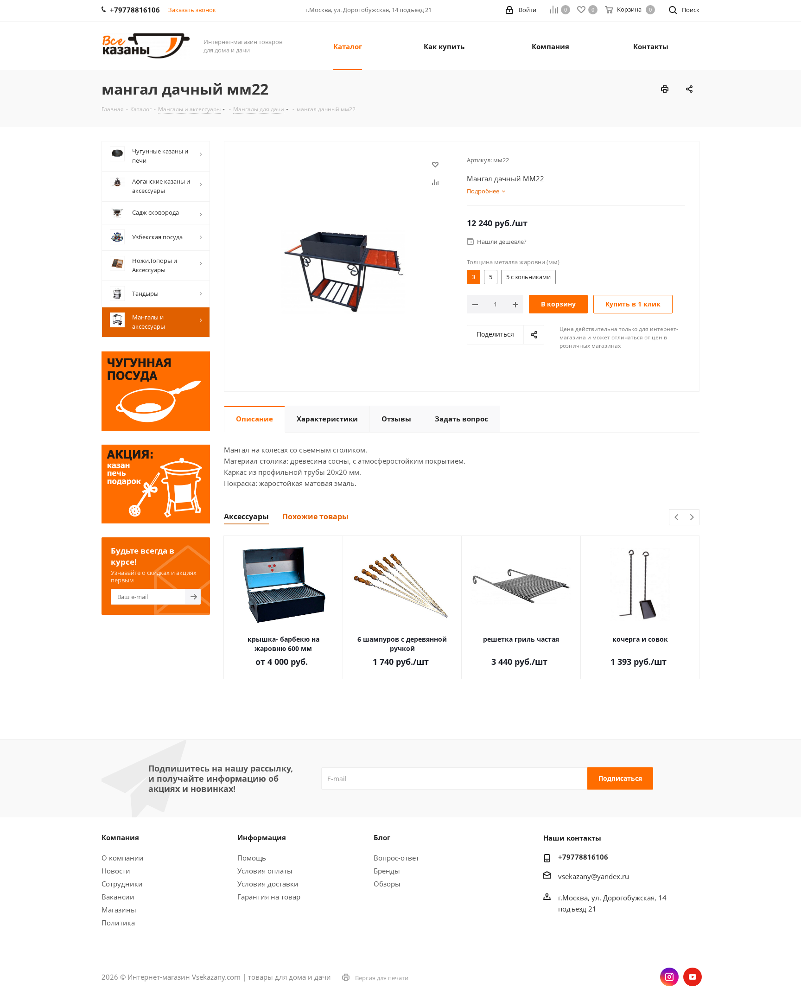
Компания (120, 837)
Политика (118, 922)
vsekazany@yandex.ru (593, 876)
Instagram (669, 977)
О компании (123, 857)
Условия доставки (268, 883)
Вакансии (118, 896)
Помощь (251, 857)
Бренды (387, 870)
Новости (116, 870)
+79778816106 (583, 856)
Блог (382, 837)
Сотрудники (122, 883)
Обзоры (387, 883)
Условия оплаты (264, 870)
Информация (261, 837)
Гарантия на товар (268, 896)
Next (691, 518)
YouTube (692, 977)
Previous (677, 518)
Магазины (119, 909)
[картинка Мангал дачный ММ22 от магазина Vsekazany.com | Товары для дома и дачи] (343, 270)
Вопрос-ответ (396, 857)
